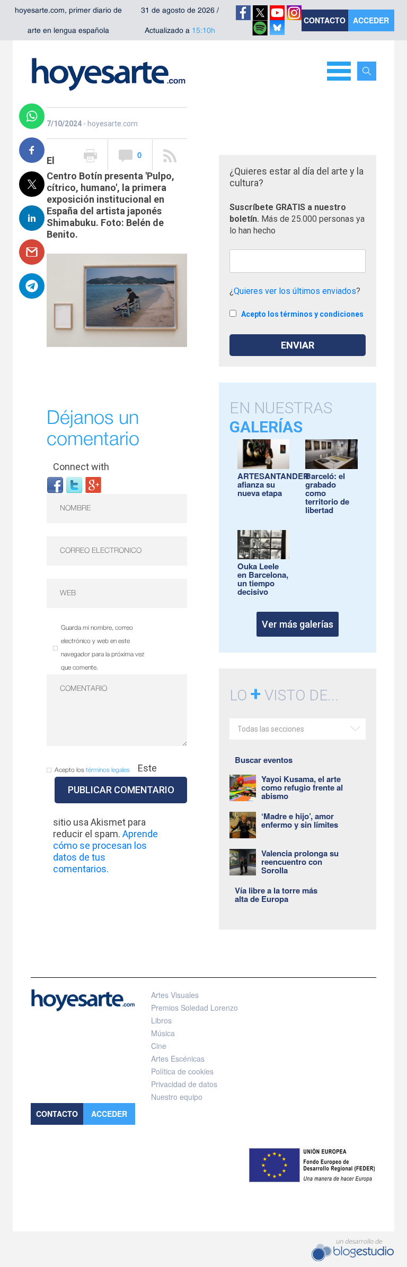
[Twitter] (74, 485)
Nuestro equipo (176, 1096)
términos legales (108, 770)
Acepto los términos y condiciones (302, 314)
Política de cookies (182, 1071)
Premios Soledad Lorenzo (194, 1007)
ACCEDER (371, 20)
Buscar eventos (264, 760)
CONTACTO (325, 20)
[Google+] (93, 485)
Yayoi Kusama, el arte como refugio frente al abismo (302, 787)
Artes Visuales (175, 995)
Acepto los (92, 770)
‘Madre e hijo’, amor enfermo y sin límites (299, 820)
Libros (161, 1020)
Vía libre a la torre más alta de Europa (276, 894)
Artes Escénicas (178, 1058)
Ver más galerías (297, 624)
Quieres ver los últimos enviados (295, 291)
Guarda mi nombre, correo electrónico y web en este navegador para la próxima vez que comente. (103, 647)
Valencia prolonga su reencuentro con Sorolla (300, 861)
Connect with (81, 466)
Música (163, 1033)
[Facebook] (55, 485)
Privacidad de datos (184, 1084)
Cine (158, 1045)
